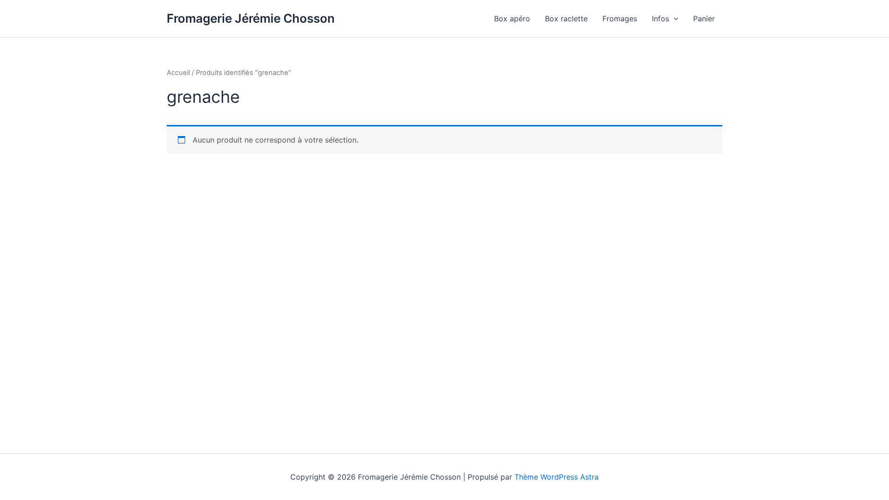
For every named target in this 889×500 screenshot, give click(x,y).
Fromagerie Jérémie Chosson (251, 18)
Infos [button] (660, 18)
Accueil (178, 73)
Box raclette (566, 18)
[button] (673, 18)
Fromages (619, 18)
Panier (704, 18)
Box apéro (512, 18)
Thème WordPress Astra (556, 476)
